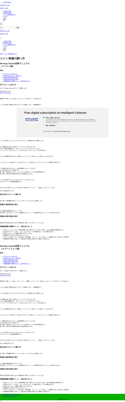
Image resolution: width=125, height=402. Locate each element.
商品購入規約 (7, 13)
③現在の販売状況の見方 (10, 77)
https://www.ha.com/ (5, 92)
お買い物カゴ (7, 2)
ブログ (5, 16)
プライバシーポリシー (10, 396)
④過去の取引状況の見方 (10, 79)
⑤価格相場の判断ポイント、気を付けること (17, 81)
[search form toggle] (1, 24)
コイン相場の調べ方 (9, 14)
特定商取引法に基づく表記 (11, 394)
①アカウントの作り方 (10, 74)
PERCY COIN (4, 8)
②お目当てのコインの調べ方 (12, 75)
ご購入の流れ (7, 11)
